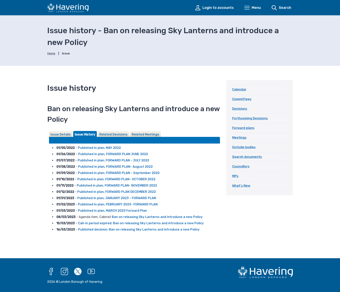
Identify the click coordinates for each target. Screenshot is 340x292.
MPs (235, 176)
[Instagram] (64, 271)
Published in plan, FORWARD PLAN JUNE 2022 (113, 154)
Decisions (239, 109)
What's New (241, 186)
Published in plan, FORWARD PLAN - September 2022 (119, 173)
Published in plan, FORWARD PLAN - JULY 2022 (113, 160)
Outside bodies (244, 147)
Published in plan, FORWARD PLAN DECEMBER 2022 (116, 192)
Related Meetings (145, 134)
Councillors (240, 166)
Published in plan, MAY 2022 (99, 148)
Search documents (247, 157)
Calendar (239, 89)
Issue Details (61, 134)
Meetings (239, 137)
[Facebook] (51, 271)
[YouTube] (91, 271)
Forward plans (243, 128)
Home (51, 53)
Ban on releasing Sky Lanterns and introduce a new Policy (157, 217)
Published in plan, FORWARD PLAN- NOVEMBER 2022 (117, 185)
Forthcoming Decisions (250, 118)
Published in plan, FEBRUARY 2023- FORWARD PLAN (118, 204)
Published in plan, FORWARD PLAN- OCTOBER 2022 (116, 179)
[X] (77, 271)
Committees (241, 99)
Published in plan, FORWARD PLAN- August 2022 (115, 166)
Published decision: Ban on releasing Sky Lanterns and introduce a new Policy (139, 229)
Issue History (85, 134)
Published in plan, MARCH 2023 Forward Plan (112, 210)
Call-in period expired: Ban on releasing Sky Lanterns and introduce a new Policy (141, 223)
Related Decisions (113, 134)
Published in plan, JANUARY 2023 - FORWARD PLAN (116, 198)
